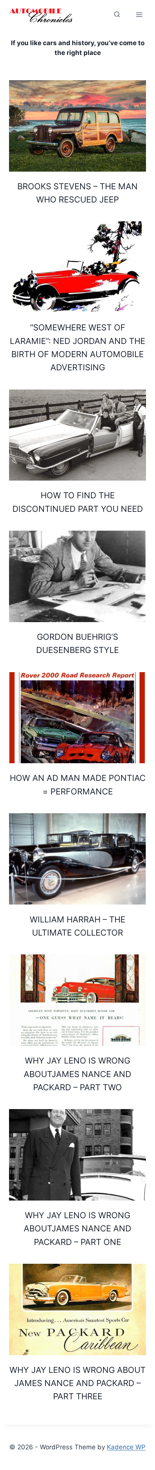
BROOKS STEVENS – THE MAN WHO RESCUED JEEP (77, 192)
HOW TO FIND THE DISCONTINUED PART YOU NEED (77, 501)
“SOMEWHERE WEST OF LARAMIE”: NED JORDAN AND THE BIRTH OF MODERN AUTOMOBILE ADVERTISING (77, 347)
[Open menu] (139, 14)
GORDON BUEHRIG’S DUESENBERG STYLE (77, 643)
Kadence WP (126, 1447)
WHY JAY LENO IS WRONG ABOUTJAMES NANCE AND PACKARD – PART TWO (77, 1074)
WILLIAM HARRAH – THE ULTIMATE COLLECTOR (77, 926)
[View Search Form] (96, 14)
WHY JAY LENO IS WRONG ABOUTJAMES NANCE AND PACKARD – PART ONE (77, 1228)
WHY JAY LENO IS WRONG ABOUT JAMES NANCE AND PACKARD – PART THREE (77, 1383)
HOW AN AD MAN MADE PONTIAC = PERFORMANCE (78, 784)
